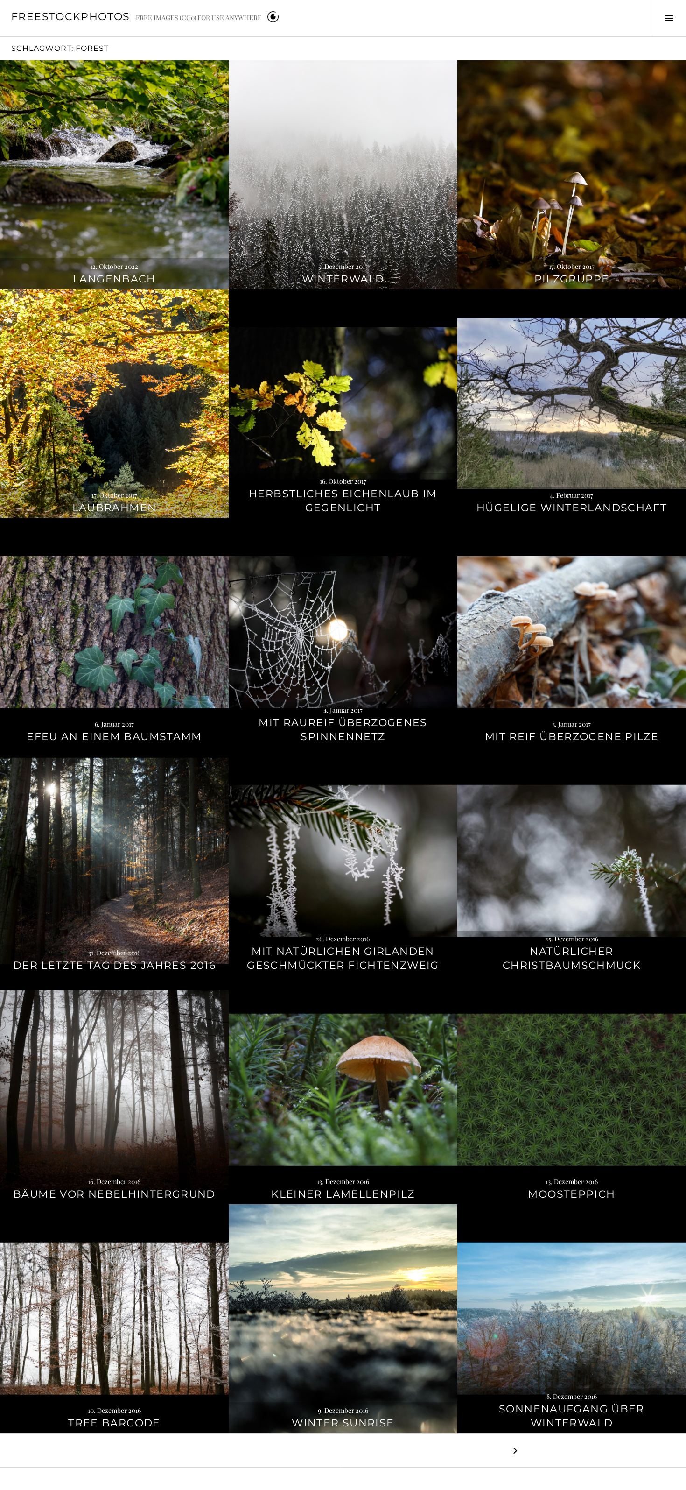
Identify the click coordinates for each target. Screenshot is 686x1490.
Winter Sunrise (343, 1423)
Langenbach (114, 279)
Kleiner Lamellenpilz (343, 1194)
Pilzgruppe (571, 279)
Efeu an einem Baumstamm (114, 736)
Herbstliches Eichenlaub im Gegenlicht (343, 500)
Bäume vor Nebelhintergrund (114, 1194)
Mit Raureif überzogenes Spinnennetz (343, 729)
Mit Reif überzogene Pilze (571, 736)
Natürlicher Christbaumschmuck (572, 958)
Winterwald (343, 279)
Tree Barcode (114, 1423)
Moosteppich (571, 1194)
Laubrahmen (114, 507)
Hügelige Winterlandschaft (571, 507)
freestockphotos (70, 16)
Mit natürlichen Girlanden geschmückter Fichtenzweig (343, 958)
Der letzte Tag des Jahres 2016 (114, 965)
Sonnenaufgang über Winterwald (571, 1416)
